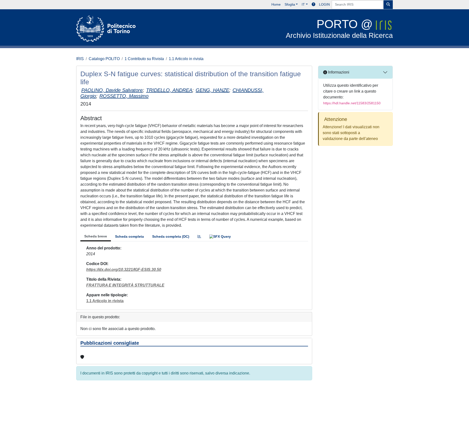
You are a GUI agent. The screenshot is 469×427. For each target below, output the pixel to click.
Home (276, 4)
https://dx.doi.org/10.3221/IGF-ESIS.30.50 (123, 269)
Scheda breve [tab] (95, 236)
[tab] (199, 236)
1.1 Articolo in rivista (186, 59)
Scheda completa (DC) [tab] (170, 236)
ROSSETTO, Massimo (124, 96)
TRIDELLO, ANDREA (169, 90)
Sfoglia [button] (290, 4)
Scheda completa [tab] (129, 236)
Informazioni (338, 72)
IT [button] (303, 4)
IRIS (80, 59)
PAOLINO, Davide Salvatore (112, 90)
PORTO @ (339, 28)
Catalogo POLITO (104, 59)
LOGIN (324, 4)
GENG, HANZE (212, 90)
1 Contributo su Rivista (144, 59)
